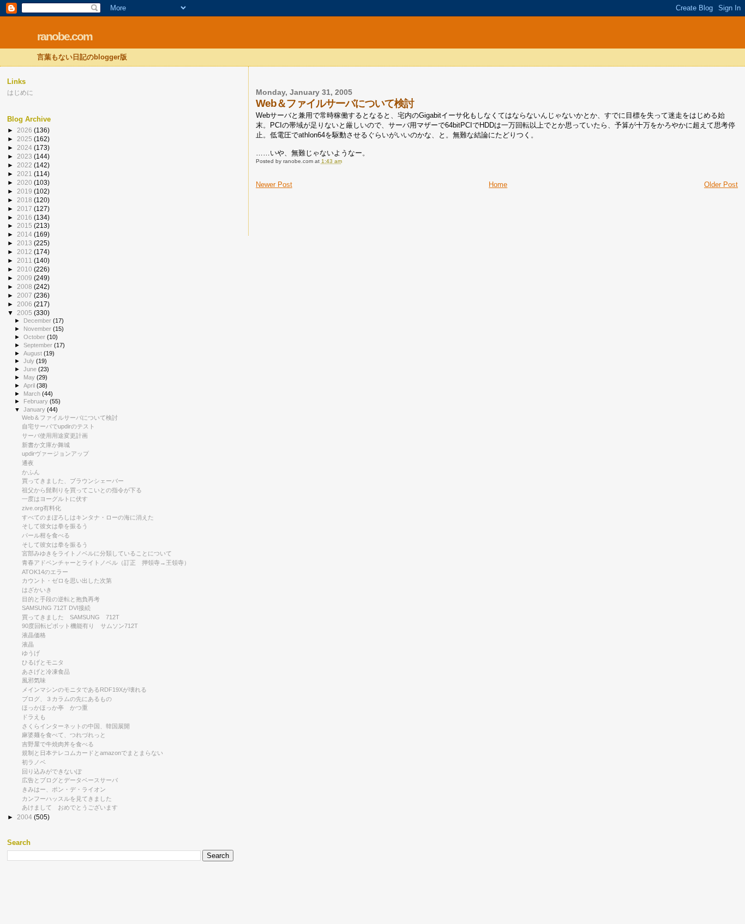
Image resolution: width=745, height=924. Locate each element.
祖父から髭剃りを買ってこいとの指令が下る (82, 490)
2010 (25, 269)
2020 (25, 182)
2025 (25, 138)
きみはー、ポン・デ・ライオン (64, 789)
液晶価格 (34, 635)
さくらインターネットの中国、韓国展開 (76, 726)
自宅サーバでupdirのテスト (58, 426)
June (30, 369)
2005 (25, 312)
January (35, 409)
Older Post (721, 184)
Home (498, 184)
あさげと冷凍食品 (46, 671)
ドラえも (34, 717)
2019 (25, 191)
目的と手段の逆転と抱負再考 (61, 599)
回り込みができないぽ (52, 771)
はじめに (20, 92)
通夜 (28, 463)
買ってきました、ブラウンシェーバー (73, 481)
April (30, 385)
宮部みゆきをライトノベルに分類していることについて (97, 553)
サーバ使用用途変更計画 (55, 435)
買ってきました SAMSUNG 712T (70, 617)
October (35, 337)
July (29, 361)
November (38, 328)
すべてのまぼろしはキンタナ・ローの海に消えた (88, 517)
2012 (25, 251)
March (32, 393)
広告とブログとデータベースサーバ (70, 780)
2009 (25, 277)
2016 (25, 217)
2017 (25, 208)
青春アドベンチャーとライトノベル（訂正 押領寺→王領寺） (106, 562)
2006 (25, 303)
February (36, 401)
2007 (25, 295)
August (33, 353)
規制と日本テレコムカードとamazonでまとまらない (92, 753)
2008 (25, 286)
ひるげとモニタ (43, 662)
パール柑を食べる (46, 535)
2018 (25, 199)
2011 (25, 260)
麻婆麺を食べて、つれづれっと (64, 735)
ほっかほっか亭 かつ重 (55, 707)
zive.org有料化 (41, 508)
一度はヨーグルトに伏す (55, 499)
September (38, 345)
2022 (25, 164)
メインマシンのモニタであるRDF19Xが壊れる (84, 689)
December (38, 320)
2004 (25, 816)
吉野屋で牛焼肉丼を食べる (58, 744)
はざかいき (37, 590)
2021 (25, 173)
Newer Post (274, 184)
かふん (31, 472)
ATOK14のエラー (45, 572)
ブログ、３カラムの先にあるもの (67, 699)
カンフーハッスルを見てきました (67, 798)
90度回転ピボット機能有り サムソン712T (80, 626)
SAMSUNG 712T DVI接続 (56, 608)
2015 (25, 225)
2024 (25, 147)
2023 (25, 156)
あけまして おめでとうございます (70, 807)
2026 (25, 130)
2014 (25, 234)
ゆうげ (31, 653)
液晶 (28, 644)
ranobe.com (64, 36)
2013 (25, 242)
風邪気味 (34, 680)
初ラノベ (34, 762)
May (30, 377)
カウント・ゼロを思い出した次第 (67, 580)
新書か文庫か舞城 (46, 445)
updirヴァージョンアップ (55, 453)
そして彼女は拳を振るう (55, 526)
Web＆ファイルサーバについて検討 (70, 417)
